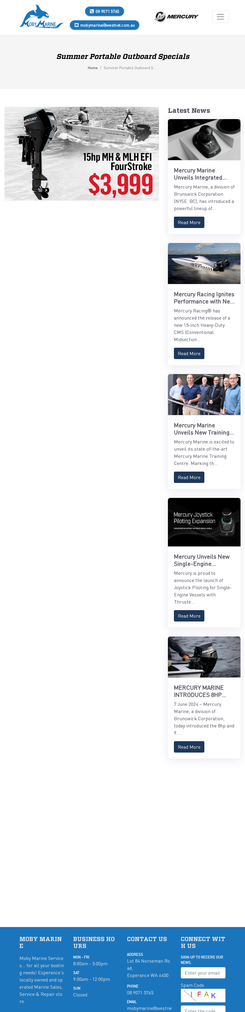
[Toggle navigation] (220, 16)
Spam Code (192, 985)
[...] (41, 16)
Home (93, 68)
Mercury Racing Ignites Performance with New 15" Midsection (204, 301)
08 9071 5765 (108, 11)
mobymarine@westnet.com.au (107, 25)
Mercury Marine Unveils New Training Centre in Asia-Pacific (202, 432)
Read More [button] (189, 222)
